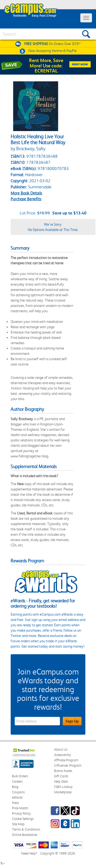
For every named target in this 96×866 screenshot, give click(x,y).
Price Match (20, 808)
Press (15, 803)
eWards (17, 797)
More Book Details (26, 193)
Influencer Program (68, 765)
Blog (15, 787)
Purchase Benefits (26, 198)
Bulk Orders (20, 776)
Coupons (18, 792)
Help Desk (61, 781)
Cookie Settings (23, 819)
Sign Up (72, 721)
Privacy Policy (21, 813)
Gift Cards (61, 776)
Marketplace (62, 792)
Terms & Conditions (26, 829)
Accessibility (62, 755)
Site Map (18, 824)
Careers (17, 781)
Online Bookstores (24, 835)
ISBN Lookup (63, 787)
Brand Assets (63, 771)
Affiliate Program (66, 760)
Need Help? (29, 853)
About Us (60, 749)
